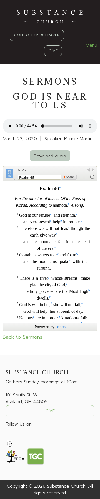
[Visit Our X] (18, 437)
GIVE (53, 51)
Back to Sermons (22, 337)
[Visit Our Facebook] (10, 437)
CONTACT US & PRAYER (37, 35)
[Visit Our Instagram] (27, 437)
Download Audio (50, 156)
